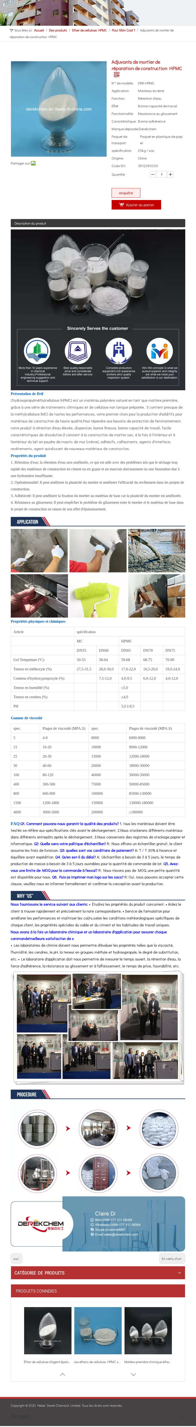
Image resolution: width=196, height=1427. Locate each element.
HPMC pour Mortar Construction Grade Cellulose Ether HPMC (148, 1362)
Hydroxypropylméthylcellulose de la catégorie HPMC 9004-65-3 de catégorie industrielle (98, 1362)
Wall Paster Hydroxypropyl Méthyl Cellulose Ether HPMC (48, 1362)
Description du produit (30, 223)
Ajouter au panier (140, 204)
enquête (126, 192)
